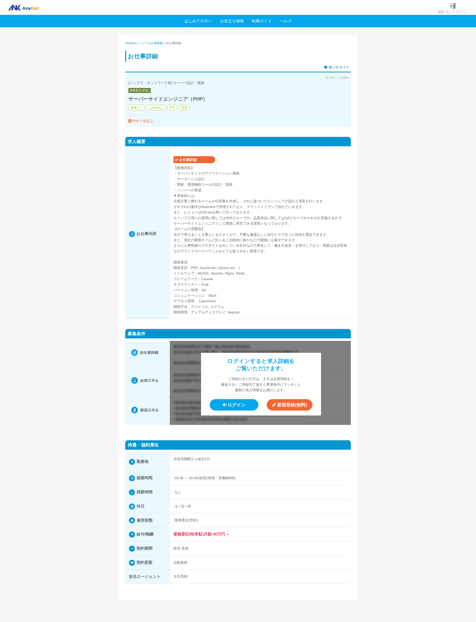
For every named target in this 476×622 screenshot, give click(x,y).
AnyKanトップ (135, 43)
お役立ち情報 (232, 21)
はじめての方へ (198, 21)
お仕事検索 (155, 43)
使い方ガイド (338, 67)
